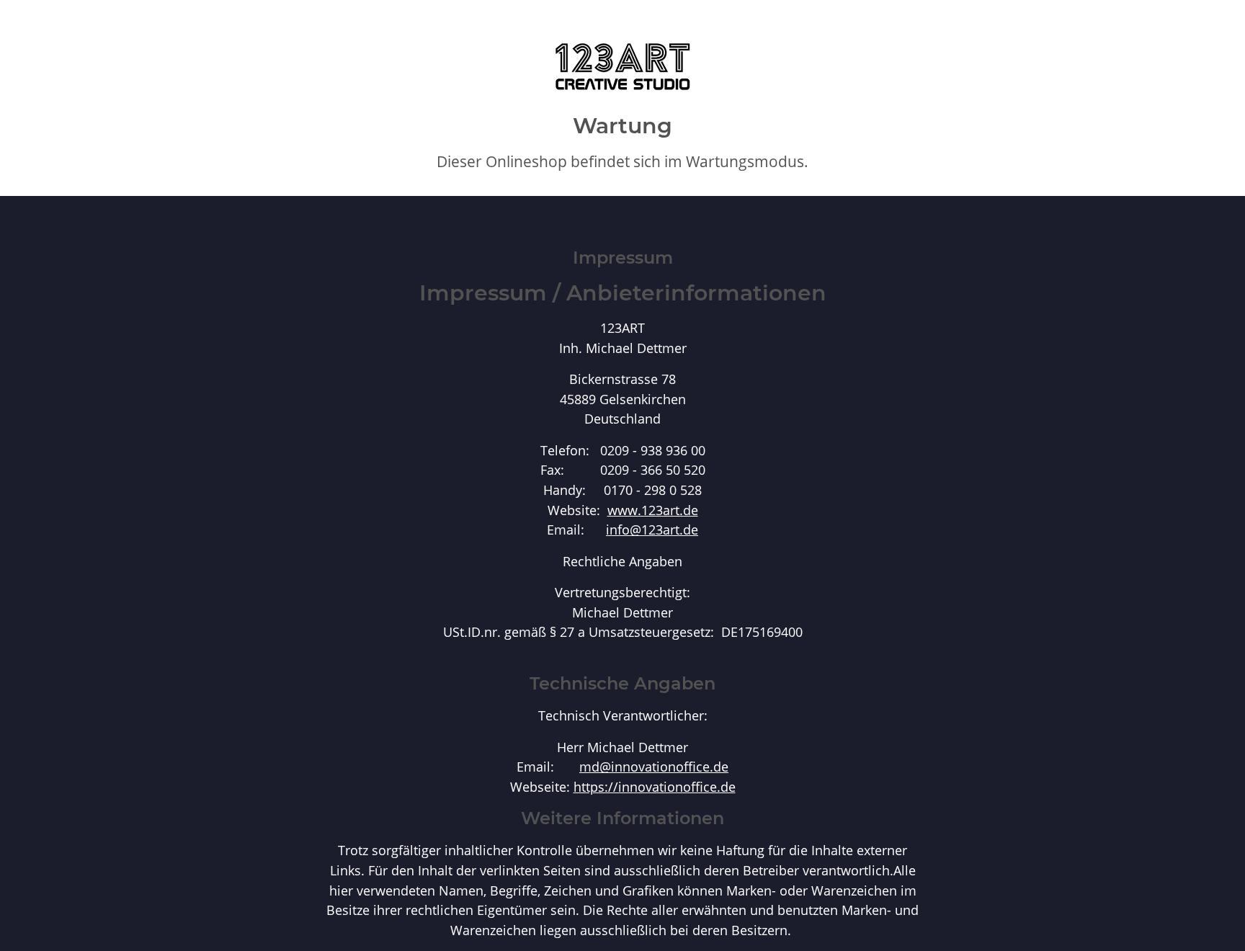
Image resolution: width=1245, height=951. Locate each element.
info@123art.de (652, 529)
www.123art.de (652, 510)
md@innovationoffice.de (653, 766)
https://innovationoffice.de (655, 786)
